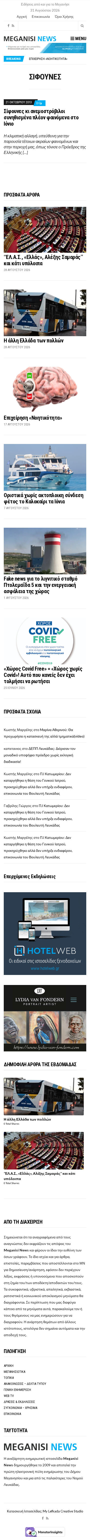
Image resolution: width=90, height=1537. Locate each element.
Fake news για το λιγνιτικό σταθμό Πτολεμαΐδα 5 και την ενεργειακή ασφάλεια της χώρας (40, 585)
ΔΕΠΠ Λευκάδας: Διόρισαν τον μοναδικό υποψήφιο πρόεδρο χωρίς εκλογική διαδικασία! (40, 755)
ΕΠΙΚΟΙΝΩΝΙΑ (12, 1414)
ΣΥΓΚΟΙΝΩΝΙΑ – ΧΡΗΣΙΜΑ (20, 1408)
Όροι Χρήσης (64, 17)
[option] (57, 59)
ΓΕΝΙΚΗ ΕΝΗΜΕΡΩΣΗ (17, 1390)
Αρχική (22, 17)
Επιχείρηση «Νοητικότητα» (48, 59)
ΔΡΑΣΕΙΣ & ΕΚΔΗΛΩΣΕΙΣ (19, 1402)
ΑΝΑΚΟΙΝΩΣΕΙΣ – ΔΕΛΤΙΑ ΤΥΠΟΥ (25, 1384)
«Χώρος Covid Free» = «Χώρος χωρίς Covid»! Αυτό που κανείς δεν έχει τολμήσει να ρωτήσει (43, 675)
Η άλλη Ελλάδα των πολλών (33, 340)
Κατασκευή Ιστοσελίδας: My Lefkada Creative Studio (45, 1511)
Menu (80, 38)
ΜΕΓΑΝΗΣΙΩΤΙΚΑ (14, 1372)
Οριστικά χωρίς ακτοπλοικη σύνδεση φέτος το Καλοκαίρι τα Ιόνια (43, 498)
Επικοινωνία (41, 17)
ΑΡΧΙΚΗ (9, 1366)
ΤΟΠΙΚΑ (9, 1378)
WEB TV (9, 1396)
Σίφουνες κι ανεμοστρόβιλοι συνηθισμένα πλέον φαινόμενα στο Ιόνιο (41, 117)
